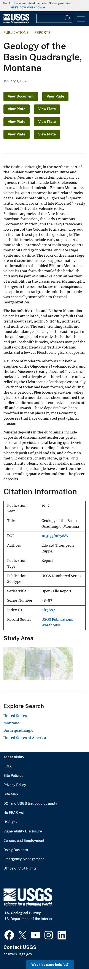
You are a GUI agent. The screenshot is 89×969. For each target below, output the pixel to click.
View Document (21, 96)
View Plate (55, 96)
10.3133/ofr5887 (54, 536)
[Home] (16, 22)
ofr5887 (48, 610)
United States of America (24, 738)
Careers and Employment (23, 841)
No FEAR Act (13, 813)
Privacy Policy (14, 785)
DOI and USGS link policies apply (30, 804)
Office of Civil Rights (20, 868)
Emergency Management (23, 859)
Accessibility (13, 757)
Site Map (10, 794)
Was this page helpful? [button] (50, 964)
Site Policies (13, 776)
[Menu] (81, 19)
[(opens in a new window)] (9, 934)
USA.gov (10, 822)
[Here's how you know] (44, 5)
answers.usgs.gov (17, 954)
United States (15, 715)
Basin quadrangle (18, 730)
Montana (11, 723)
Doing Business (15, 850)
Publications (16, 33)
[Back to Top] (73, 953)
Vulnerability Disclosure (22, 831)
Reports (42, 33)
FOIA (7, 766)
